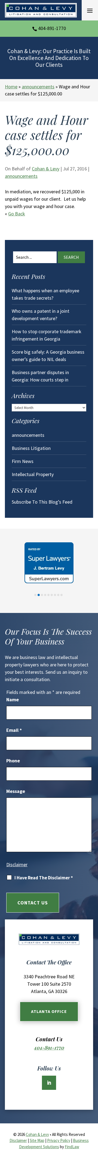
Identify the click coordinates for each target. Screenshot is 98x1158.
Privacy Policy (58, 1140)
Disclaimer (16, 864)
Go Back (16, 213)
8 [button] (58, 595)
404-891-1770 (52, 28)
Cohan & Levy (45, 169)
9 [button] (61, 595)
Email (14, 730)
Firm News (22, 461)
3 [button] (42, 595)
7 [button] (55, 595)
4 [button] (45, 595)
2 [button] (39, 595)
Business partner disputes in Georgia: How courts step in (40, 376)
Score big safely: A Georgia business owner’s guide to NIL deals (48, 355)
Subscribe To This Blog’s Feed (42, 502)
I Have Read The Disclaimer (43, 877)
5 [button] (48, 595)
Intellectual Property (33, 474)
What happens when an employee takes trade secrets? (45, 294)
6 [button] (52, 595)
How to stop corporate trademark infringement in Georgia (46, 335)
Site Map (37, 1140)
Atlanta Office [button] (49, 1011)
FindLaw (72, 1146)
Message (15, 791)
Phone (13, 760)
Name (12, 699)
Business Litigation (31, 448)
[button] (89, 10)
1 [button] (35, 595)
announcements (21, 176)
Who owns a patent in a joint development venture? (40, 314)
